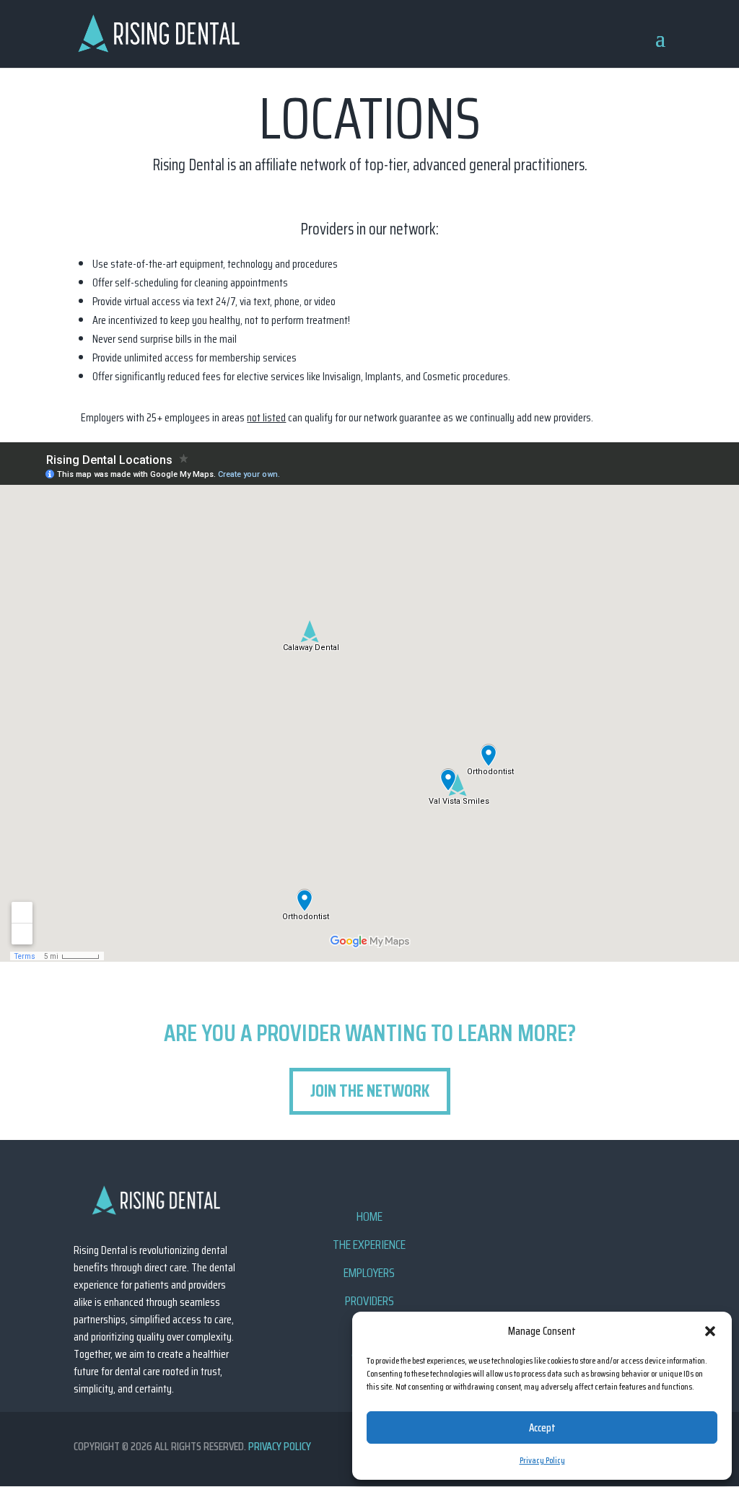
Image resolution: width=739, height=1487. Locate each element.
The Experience (369, 1244)
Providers (369, 1301)
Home (369, 1216)
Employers (369, 1273)
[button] (710, 1331)
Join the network (369, 1091)
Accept (542, 1427)
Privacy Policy (542, 1460)
